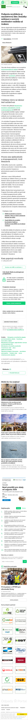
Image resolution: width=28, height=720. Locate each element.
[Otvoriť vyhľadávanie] (21, 2)
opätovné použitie (6, 349)
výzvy (20, 353)
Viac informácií (19, 718)
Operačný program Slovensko (9, 351)
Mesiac (24, 508)
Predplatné (15, 2)
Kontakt (8, 709)
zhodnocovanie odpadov (8, 355)
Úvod (3, 2)
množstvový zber (6, 348)
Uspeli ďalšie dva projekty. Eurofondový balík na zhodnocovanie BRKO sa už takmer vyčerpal (15, 222)
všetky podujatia (14, 600)
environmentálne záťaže (8, 339)
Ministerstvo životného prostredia (11, 346)
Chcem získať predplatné (13, 303)
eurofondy (12, 76)
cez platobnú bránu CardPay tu (15, 329)
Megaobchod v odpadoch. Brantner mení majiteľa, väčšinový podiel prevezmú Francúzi (15, 541)
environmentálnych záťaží (9, 69)
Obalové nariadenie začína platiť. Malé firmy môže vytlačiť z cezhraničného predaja (15, 529)
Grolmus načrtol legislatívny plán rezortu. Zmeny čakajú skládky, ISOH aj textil (14, 537)
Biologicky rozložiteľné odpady (17, 337)
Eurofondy (19, 339)
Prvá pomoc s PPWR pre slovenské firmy (11, 588)
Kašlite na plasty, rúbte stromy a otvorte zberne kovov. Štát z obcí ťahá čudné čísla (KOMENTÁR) (15, 513)
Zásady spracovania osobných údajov (10, 707)
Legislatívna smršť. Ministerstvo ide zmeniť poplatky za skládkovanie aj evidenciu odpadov (14, 521)
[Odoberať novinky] (25, 561)
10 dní (18, 508)
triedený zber (13, 353)
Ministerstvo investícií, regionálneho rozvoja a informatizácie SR (11, 108)
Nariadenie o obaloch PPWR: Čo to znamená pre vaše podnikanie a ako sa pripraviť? (14, 533)
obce (14, 348)
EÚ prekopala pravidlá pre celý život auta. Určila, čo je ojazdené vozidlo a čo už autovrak (15, 526)
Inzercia (3, 709)
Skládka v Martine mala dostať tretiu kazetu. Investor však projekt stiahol (15, 517)
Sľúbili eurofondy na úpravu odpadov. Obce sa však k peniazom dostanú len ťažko (15, 215)
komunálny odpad (6, 341)
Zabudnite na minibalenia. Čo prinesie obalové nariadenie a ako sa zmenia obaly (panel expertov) (15, 546)
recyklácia (23, 351)
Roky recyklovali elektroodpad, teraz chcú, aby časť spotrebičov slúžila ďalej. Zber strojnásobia (15, 550)
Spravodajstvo (7, 39)
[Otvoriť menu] (25, 2)
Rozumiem (22, 714)
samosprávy (4, 353)
